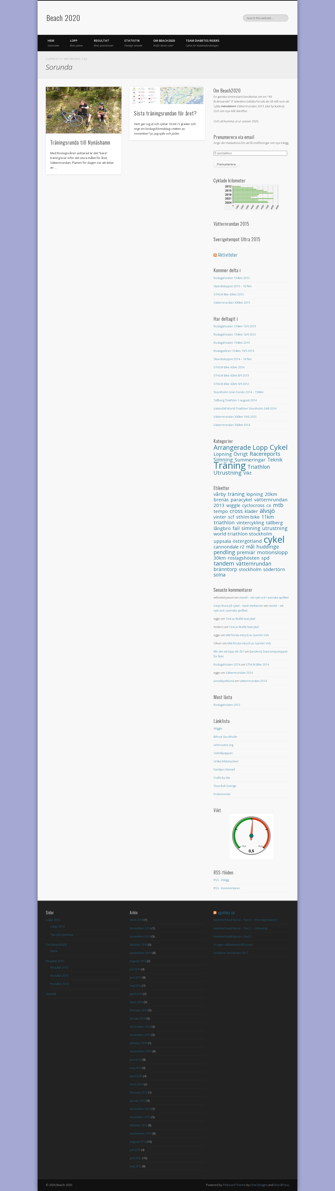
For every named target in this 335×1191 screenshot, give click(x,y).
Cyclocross (253, 505)
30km (220, 558)
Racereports (265, 453)
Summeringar (250, 459)
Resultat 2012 (59, 967)
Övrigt (241, 454)
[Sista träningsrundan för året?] (167, 95)
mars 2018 (136, 920)
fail (236, 528)
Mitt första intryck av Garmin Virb (247, 635)
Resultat (103, 42)
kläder (251, 511)
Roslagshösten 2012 (227, 705)
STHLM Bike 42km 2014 (229, 367)
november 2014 (140, 936)
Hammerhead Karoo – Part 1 (232, 936)
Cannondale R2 (229, 547)
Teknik (274, 459)
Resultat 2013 (59, 975)
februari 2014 (139, 1010)
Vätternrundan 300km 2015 (232, 302)
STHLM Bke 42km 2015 (229, 294)
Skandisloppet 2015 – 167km (233, 286)
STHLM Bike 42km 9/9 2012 (231, 384)
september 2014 (141, 953)
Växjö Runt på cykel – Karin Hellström (238, 606)
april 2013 (136, 1076)
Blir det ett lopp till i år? (229, 651)
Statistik (133, 42)
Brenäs (221, 500)
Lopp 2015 (53, 920)
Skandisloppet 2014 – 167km (233, 359)
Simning (251, 528)
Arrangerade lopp (241, 447)
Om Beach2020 (164, 42)
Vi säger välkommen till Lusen (233, 945)
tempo (221, 511)
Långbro (222, 528)
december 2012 (140, 1109)
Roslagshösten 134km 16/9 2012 (235, 334)
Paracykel (241, 499)
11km (267, 516)
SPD (265, 558)
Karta (53, 951)
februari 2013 (139, 1092)
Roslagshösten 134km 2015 (232, 278)
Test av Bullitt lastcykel (240, 619)
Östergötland (247, 541)
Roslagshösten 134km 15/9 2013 (235, 326)
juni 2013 (136, 1060)
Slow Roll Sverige (225, 786)
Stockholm (250, 569)
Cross (236, 511)
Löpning (223, 454)
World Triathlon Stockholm (243, 533)
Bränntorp (225, 569)
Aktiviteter (228, 254)
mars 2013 (136, 1084)
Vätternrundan (253, 563)
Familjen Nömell (224, 769)
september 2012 (141, 1133)
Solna (220, 574)
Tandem (224, 563)
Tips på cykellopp (62, 934)
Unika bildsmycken (226, 761)
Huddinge (267, 546)
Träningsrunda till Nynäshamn (80, 142)
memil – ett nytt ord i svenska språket (264, 597)
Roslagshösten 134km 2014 (232, 343)
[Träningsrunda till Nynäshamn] (83, 110)
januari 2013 (138, 1101)
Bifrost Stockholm (225, 737)
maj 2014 (136, 986)
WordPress (281, 1185)
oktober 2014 (138, 945)
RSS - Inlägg (221, 880)
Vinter (220, 517)
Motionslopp (272, 552)
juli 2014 (135, 969)
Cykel (279, 447)
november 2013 (140, 1035)
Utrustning (228, 472)
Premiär (246, 552)
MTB (278, 505)
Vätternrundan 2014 (239, 673)
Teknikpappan (223, 753)
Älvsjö (267, 511)
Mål (250, 546)
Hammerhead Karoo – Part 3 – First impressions (245, 920)
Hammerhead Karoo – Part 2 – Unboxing (240, 928)
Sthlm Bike (248, 517)
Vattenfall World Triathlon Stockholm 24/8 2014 (245, 408)
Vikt (247, 473)
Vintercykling (250, 522)
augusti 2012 (138, 1142)
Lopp (76, 42)
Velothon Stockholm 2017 (230, 953)
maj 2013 (136, 1068)
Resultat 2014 (59, 984)
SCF (231, 517)
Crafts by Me (222, 778)
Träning (230, 465)
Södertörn (274, 569)
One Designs (259, 1185)
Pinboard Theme (234, 1185)
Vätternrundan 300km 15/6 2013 (235, 417)
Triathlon (258, 466)
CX (268, 505)
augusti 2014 (138, 961)
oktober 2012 (138, 1125)
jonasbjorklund (224, 681)
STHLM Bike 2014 (257, 664)
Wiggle (233, 505)
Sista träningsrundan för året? (165, 113)
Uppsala (222, 541)
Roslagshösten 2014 (227, 664)
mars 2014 (136, 1002)
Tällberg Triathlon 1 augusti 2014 (235, 400)
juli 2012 (135, 1150)
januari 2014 (138, 1018)
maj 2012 (136, 1166)
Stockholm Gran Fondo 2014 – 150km (238, 392)
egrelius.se (226, 912)
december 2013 (140, 1027)
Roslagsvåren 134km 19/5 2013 (234, 351)
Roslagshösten (244, 558)
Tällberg (274, 522)
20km (271, 494)
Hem (53, 42)
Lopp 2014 (57, 926)
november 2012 (140, 1117)
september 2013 (141, 1051)
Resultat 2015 (55, 961)
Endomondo (222, 794)
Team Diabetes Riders (202, 42)
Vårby (220, 494)
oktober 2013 (138, 1043)
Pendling (224, 552)
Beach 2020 (63, 17)
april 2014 (136, 994)
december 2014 (140, 928)
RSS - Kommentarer (227, 888)
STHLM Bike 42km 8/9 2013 (231, 375)
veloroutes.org (223, 745)
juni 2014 (136, 977)
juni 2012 (136, 1158)
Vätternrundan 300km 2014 (232, 425)
